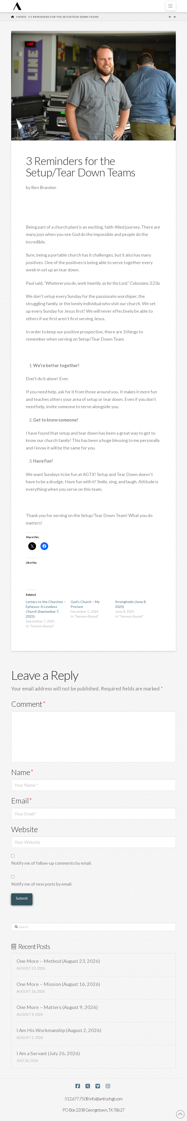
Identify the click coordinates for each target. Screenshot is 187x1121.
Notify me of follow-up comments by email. (51, 863)
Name (22, 772)
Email (21, 800)
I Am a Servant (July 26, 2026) (48, 1053)
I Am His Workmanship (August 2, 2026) (59, 1030)
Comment (28, 703)
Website (24, 829)
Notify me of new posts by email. (41, 884)
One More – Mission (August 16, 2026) (58, 984)
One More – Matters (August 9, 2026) (57, 1007)
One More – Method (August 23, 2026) (58, 961)
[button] (170, 6)
